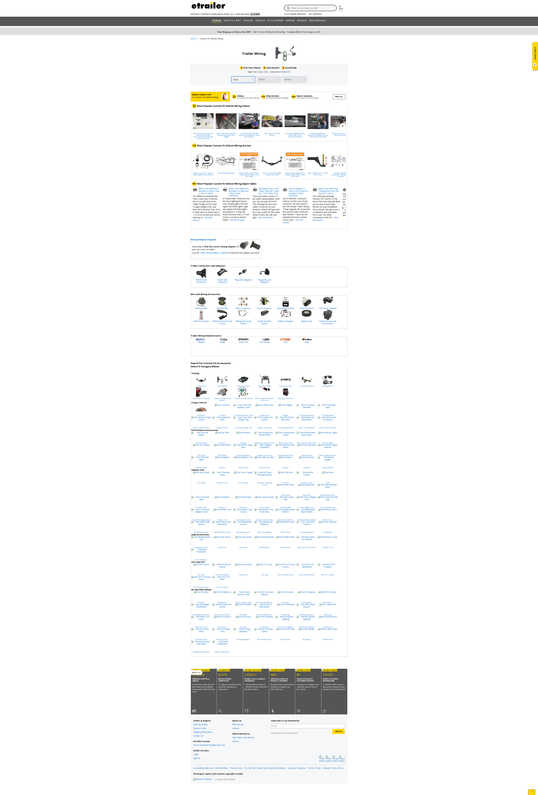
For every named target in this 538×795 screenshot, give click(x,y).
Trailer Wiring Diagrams (226, 173)
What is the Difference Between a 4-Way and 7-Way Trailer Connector (239, 192)
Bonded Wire (222, 308)
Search (235, 741)
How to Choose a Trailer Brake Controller (341, 134)
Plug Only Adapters (243, 279)
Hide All (339, 97)
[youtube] (342, 758)
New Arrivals (317, 20)
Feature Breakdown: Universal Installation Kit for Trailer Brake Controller (318, 135)
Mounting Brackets (285, 308)
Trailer (248, 20)
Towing (216, 20)
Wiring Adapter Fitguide (203, 239)
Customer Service (295, 14)
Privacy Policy (236, 768)
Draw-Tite (243, 342)
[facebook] (322, 758)
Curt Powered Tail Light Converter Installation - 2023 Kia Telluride (249, 135)
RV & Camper (275, 20)
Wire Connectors (243, 308)
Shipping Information (202, 732)
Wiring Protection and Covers (222, 322)
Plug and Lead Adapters (264, 280)
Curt (285, 342)
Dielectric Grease (201, 321)
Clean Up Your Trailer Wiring (272, 134)
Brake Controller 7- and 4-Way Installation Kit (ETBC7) (203, 174)
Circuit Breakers (264, 308)
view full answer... (238, 219)
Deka (306, 342)
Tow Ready (264, 342)
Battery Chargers (285, 321)
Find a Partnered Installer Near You (209, 745)
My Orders (315, 14)
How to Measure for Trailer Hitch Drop (318, 174)
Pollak (222, 342)
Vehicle (260, 20)
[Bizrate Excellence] (202, 779)
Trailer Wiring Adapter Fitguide (213, 252)
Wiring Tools (306, 321)
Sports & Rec (232, 20)
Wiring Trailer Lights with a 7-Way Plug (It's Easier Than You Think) (249, 174)
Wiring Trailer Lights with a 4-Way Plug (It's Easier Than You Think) (295, 174)
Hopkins (201, 342)
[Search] (288, 8)
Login (195, 754)
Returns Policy (199, 728)
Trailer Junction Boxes (264, 322)
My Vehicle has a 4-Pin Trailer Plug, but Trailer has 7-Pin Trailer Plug (268, 191)
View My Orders (200, 724)
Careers (235, 728)
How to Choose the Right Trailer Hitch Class (272, 174)
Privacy (273, 733)
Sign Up (196, 758)
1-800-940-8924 (242, 14)
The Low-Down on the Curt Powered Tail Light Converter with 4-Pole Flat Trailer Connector (203, 135)
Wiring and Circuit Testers (243, 322)
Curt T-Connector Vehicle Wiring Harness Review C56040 (226, 135)
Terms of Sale (314, 768)
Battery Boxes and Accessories (327, 322)
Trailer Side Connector (222, 280)
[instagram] (335, 758)
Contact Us (198, 735)
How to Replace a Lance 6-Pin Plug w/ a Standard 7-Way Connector (298, 192)
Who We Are (238, 724)
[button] (342, 126)
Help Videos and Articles (243, 737)
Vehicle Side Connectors (201, 280)
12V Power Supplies (328, 308)
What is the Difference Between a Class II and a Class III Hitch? (209, 191)
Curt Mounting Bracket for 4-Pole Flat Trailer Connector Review (295, 135)
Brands (302, 20)
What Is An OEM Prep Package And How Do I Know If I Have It (328, 191)
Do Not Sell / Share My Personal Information (265, 768)
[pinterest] (328, 758)
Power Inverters (306, 308)
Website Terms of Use (333, 768)
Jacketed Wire (201, 308)
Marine (290, 20)
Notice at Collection (297, 768)
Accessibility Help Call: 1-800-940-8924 (210, 768)
